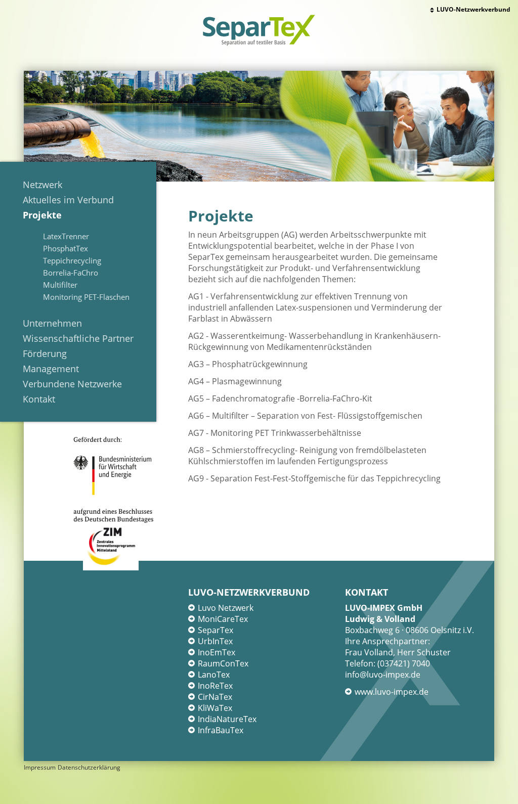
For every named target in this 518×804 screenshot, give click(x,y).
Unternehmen (52, 323)
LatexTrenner (66, 236)
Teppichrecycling (72, 260)
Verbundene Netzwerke (72, 384)
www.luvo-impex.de (391, 691)
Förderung (45, 353)
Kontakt (39, 399)
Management (51, 369)
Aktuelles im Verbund (68, 200)
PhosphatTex (65, 248)
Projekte (42, 215)
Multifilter (60, 285)
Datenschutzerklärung (89, 767)
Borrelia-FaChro (70, 272)
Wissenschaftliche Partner (78, 338)
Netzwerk (42, 185)
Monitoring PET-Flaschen (86, 297)
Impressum (40, 767)
